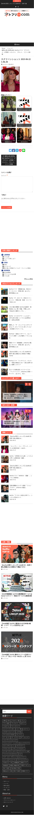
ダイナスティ (20, 744)
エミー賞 (18, 728)
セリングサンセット (8, 744)
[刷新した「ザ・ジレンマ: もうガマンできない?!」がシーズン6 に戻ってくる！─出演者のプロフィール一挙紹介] (4, 327)
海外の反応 (7, 784)
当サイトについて (9, 801)
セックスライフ (24, 742)
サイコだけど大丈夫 (8, 733)
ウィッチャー (15, 725)
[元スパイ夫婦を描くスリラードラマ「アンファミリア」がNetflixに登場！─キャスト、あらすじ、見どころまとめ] (4, 372)
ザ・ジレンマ (24, 736)
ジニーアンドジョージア (10, 739)
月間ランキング (25, 764)
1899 (4, 719)
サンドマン (19, 733)
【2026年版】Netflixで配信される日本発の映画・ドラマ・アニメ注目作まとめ (16, 623)
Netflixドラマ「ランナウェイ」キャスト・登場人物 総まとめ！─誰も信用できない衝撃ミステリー (21, 362)
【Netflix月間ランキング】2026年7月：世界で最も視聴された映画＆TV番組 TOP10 (20, 354)
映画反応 (5, 764)
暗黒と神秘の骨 (14, 764)
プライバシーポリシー (9, 799)
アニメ (23, 719)
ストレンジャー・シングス (10, 742)
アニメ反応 (6, 722)
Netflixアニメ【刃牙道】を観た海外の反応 (16, 421)
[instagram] (18, 6)
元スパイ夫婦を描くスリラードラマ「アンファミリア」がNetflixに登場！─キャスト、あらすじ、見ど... (20, 371)
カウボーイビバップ (8, 730)
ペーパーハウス (7, 753)
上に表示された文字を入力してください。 (13, 198)
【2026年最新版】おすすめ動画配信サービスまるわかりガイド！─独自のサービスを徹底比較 (16, 593)
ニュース (6, 782)
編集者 (12, 64)
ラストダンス (17, 753)
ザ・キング (6, 736)
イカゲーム (6, 725)
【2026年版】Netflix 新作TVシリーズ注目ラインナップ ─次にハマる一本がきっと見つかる (16, 654)
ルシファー (22, 756)
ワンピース (12, 758)
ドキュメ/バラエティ (18, 747)
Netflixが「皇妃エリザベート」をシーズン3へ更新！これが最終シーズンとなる (20, 336)
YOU (9, 719)
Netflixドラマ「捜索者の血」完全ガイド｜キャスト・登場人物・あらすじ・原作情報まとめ (20, 291)
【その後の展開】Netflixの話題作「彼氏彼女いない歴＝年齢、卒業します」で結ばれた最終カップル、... (20, 309)
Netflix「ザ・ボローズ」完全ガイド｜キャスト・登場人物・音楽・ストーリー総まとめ (20, 300)
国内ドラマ (24, 761)
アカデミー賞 (15, 719)
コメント (3, 175)
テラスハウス (7, 747)
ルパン (5, 758)
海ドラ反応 (6, 767)
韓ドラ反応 (17, 770)
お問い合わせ (7, 797)
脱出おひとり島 (7, 770)
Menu (18, 44)
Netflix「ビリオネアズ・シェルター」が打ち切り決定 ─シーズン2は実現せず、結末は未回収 (20, 318)
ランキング (7, 786)
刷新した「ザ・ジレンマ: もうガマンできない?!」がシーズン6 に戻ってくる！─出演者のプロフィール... (20, 327)
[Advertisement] (17, 231)
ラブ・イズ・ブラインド (10, 756)
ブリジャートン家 (24, 750)
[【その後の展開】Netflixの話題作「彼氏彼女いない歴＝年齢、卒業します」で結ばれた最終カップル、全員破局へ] (4, 309)
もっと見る (29, 279)
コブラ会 (18, 730)
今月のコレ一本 (7, 761)
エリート (25, 728)
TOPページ (6, 780)
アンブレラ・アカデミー (18, 722)
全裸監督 (16, 761)
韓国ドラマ (25, 770)
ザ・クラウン (15, 736)
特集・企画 (7, 788)
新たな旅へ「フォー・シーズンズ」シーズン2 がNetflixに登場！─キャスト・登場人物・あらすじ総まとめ (16, 396)
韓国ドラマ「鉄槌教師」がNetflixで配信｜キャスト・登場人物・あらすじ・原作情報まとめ (20, 345)
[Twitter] (16, 6)
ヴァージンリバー (22, 758)
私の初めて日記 (16, 767)
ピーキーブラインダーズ (10, 750)
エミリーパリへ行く (8, 728)
